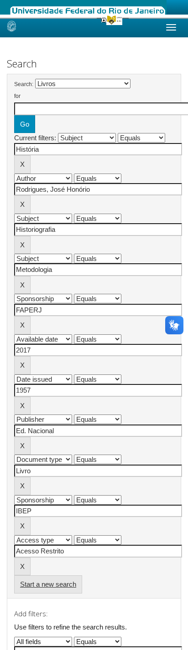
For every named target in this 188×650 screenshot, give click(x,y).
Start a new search (48, 584)
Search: (23, 84)
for (17, 96)
